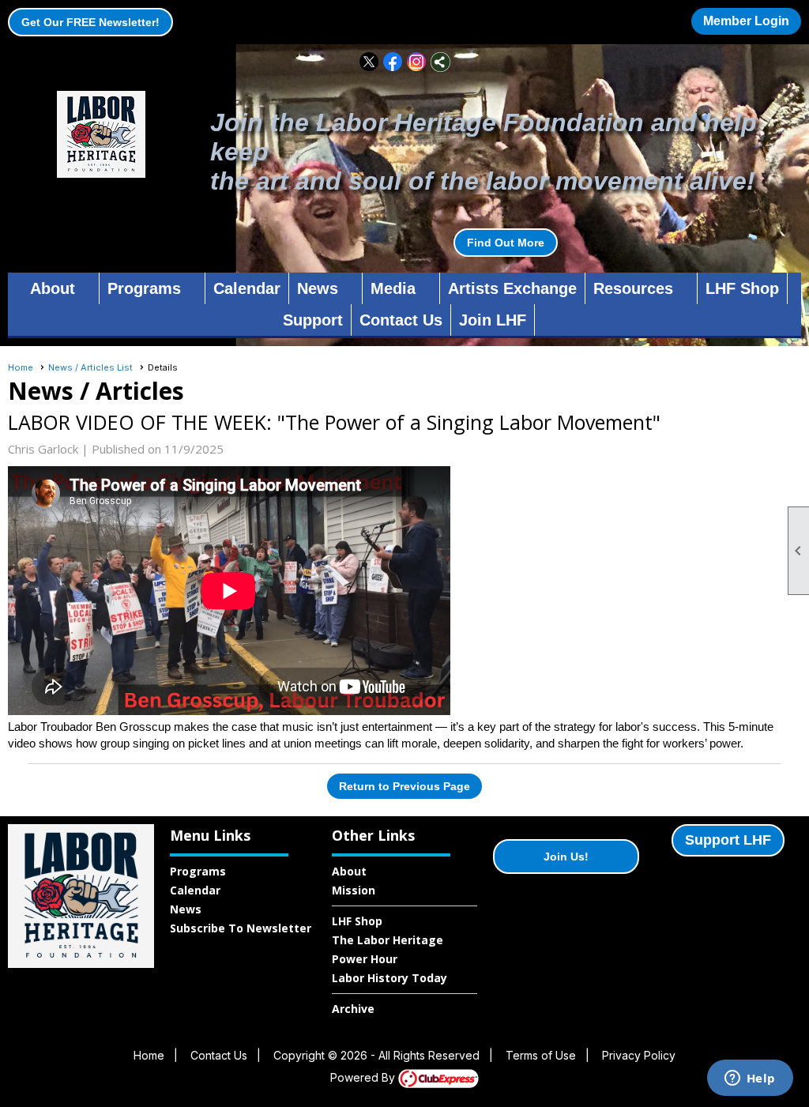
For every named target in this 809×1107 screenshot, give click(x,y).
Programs (198, 871)
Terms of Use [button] (541, 1055)
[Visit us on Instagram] (417, 62)
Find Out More (505, 242)
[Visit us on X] (369, 62)
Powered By (364, 1077)
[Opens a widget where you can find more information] (749, 1079)
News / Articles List (90, 367)
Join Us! (566, 856)
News (185, 909)
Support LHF (728, 840)
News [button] (317, 288)
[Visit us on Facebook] (393, 62)
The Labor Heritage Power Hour (387, 949)
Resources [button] (633, 288)
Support (313, 320)
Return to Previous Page (404, 786)
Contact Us (400, 320)
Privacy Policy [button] (638, 1055)
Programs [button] (144, 288)
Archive (353, 1008)
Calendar (246, 288)
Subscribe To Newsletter (240, 928)
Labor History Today (389, 977)
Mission (353, 890)
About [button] (52, 288)
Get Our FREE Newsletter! (90, 22)
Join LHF (492, 320)
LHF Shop (742, 288)
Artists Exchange (512, 288)
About (349, 871)
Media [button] (393, 288)
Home (20, 367)
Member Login (746, 21)
